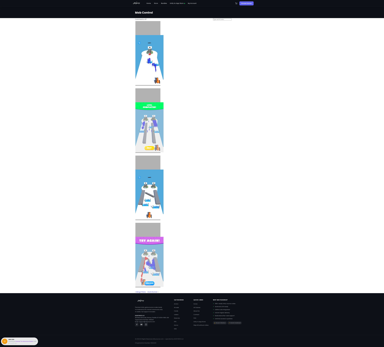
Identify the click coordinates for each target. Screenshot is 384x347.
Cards (176, 311)
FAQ (195, 318)
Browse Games (246, 3)
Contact (196, 315)
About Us (197, 311)
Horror (176, 325)
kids (175, 329)
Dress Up (177, 318)
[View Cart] (236, 3)
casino (176, 315)
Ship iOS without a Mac (201, 325)
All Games (197, 307)
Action (176, 304)
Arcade (176, 307)
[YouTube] (141, 324)
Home (148, 3)
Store (156, 3)
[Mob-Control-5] (147, 255)
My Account (192, 3)
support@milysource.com (147, 322)
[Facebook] (137, 324)
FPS (175, 322)
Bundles (164, 3)
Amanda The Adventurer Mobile (24, 341)
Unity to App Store (176, 3)
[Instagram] (146, 324)
